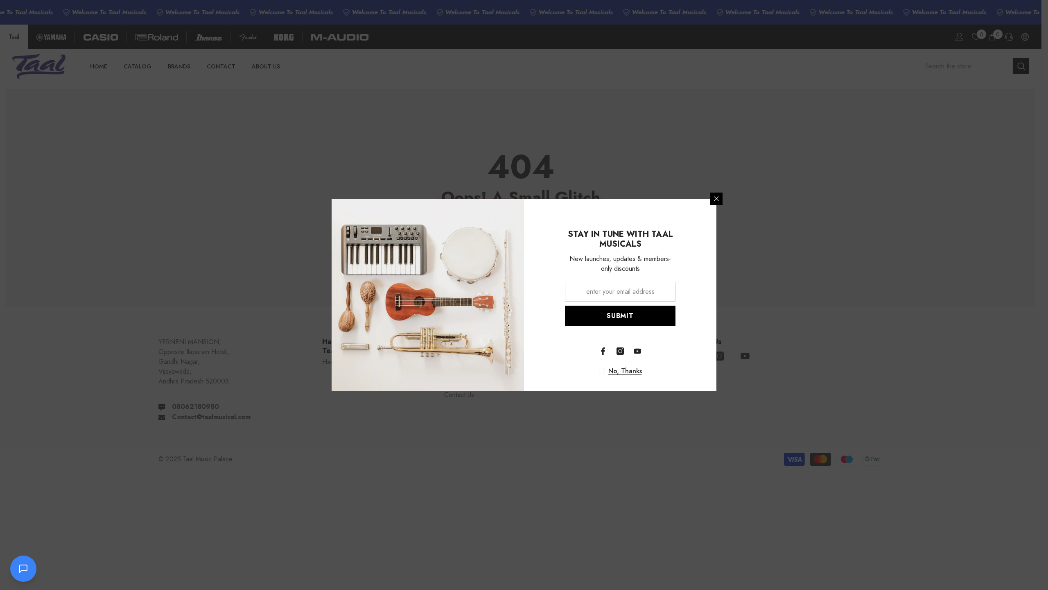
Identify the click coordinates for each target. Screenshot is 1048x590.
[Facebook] (603, 351)
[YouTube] (637, 351)
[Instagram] (620, 351)
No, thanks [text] (625, 371)
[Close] (716, 199)
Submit (620, 315)
